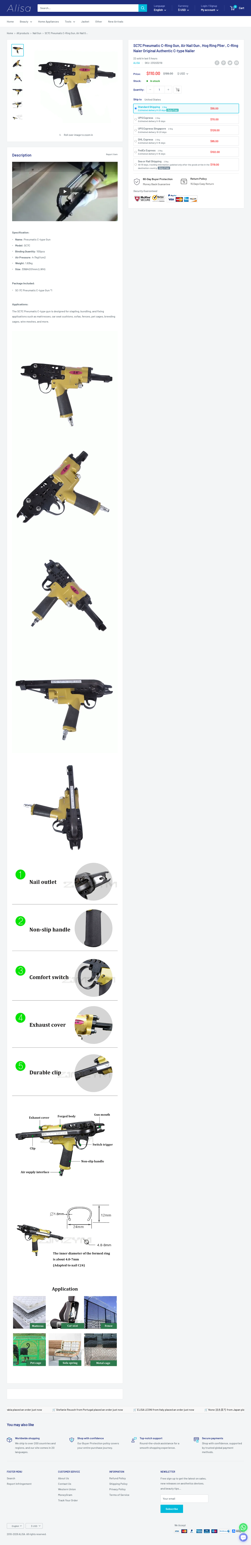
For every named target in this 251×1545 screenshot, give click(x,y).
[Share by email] (236, 62)
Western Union (67, 1489)
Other (98, 21)
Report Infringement (19, 1483)
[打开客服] (243, 1537)
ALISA (136, 62)
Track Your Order (68, 1500)
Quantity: (138, 89)
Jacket (85, 21)
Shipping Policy (118, 1483)
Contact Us (64, 1483)
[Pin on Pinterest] (223, 62)
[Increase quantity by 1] (168, 89)
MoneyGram (65, 1494)
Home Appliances (48, 21)
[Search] (142, 8)
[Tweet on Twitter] (230, 62)
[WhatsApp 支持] (243, 1527)
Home (10, 21)
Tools (68, 21)
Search (11, 1478)
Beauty (24, 21)
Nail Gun (37, 33)
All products (23, 33)
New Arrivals (115, 21)
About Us (63, 1478)
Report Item (112, 154)
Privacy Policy (117, 1489)
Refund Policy (117, 1478)
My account (208, 9)
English (15, 1526)
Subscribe (172, 1508)
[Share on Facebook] (217, 62)
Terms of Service (119, 1494)
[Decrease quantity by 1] (150, 89)
